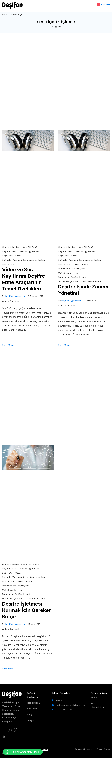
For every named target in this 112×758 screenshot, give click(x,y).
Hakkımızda (33, 702)
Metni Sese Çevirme (68, 273)
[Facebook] (4, 730)
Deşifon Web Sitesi (11, 255)
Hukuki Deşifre (81, 264)
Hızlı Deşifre (8, 264)
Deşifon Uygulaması (29, 251)
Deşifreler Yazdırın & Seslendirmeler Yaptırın (23, 260)
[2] (28, 241)
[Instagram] (15, 730)
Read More (8, 345)
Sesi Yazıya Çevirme (68, 281)
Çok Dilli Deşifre (31, 247)
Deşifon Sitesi (9, 251)
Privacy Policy (103, 749)
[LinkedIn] (4, 736)
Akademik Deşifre (11, 247)
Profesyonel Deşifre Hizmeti (72, 277)
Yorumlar (32, 708)
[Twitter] (10, 730)
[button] (23, 752)
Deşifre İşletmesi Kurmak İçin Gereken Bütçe (27, 610)
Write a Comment (10, 301)
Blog (29, 714)
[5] (28, 558)
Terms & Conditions (84, 749)
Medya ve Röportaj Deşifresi (72, 268)
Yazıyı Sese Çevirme (91, 281)
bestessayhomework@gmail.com (70, 705)
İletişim (30, 720)
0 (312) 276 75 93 (64, 709)
